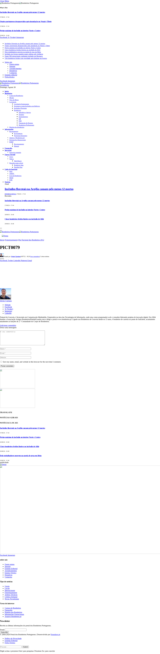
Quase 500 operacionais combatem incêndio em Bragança (24, 56)
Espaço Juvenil (10, 154)
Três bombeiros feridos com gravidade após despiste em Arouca (26, 58)
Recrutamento (13, 131)
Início (7, 91)
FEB (20, 121)
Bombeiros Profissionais (26, 125)
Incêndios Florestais (20, 108)
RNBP (11, 142)
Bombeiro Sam (18, 165)
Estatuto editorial (11, 75)
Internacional (10, 194)
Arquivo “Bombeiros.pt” (17, 138)
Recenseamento (19, 144)
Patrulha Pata (18, 167)
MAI (10, 171)
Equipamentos (23, 117)
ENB (10, 180)
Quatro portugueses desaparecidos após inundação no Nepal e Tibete (26, 21)
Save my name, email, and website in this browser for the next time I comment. (32, 362)
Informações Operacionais (17, 140)
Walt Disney (18, 161)
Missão (11, 98)
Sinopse (12, 66)
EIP (20, 119)
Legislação (12, 102)
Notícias (7, 182)
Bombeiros (8, 93)
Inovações (8, 150)
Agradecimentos (15, 69)
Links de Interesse (11, 169)
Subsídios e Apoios (25, 112)
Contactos (13, 73)
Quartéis (21, 114)
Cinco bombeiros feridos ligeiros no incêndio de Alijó (22, 50)
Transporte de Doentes (26, 123)
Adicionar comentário (8, 325)
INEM (11, 178)
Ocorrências (4, 85)
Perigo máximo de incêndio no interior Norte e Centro (20, 31)
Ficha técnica (9, 77)
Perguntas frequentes (20, 136)
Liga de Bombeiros (15, 176)
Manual (16, 146)
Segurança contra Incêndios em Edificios (27, 106)
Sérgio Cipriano (16, 256)
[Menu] (1, 228)
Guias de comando (15, 152)
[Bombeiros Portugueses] (19, 83)
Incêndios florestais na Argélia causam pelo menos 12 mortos (22, 12)
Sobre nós (8, 62)
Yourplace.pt (55, 635)
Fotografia (8, 148)
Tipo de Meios (14, 100)
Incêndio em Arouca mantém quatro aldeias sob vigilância (24, 54)
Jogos (11, 157)
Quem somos (14, 64)
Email (2, 630)
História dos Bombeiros (16, 127)
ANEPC (11, 173)
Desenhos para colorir (16, 163)
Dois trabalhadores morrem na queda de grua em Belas (23, 52)
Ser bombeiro (18, 133)
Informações (9, 129)
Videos (11, 159)
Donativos (13, 71)
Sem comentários (35, 256)
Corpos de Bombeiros (16, 95)
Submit (25, 647)
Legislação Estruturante (21, 104)
